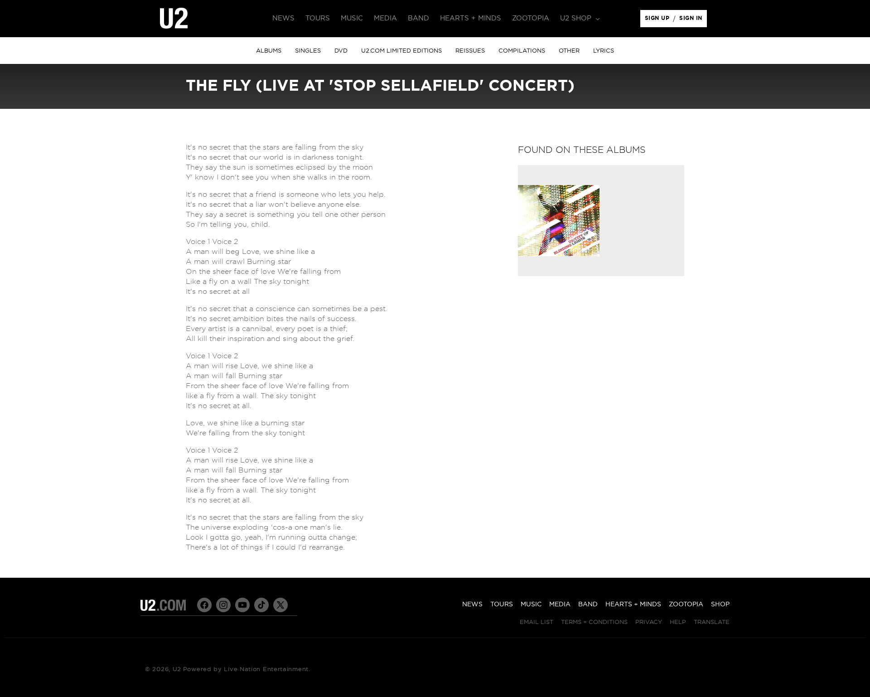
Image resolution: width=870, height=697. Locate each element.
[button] (579, 19)
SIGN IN (693, 20)
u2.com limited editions (401, 51)
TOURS (501, 604)
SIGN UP (658, 20)
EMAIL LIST (536, 622)
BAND (588, 604)
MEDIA (559, 604)
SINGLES (308, 51)
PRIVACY (648, 622)
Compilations (521, 51)
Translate (712, 622)
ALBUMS (268, 51)
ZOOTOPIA (686, 604)
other (569, 51)
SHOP (720, 604)
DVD (341, 51)
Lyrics (603, 51)
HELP (678, 622)
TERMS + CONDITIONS (594, 622)
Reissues (470, 51)
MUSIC (531, 604)
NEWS (472, 604)
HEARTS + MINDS (633, 604)
